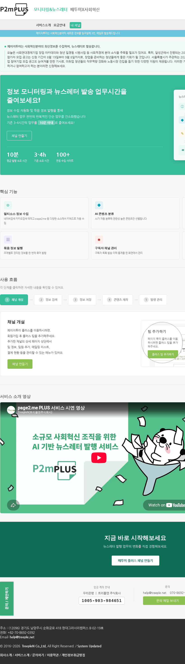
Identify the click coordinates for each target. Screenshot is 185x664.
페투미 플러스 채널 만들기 (135, 560)
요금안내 (59, 25)
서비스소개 (43, 25)
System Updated (89, 646)
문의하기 (38, 655)
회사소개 (6, 655)
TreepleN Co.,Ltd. (34, 646)
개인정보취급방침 (73, 655)
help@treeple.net (22, 637)
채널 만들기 (19, 135)
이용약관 (53, 655)
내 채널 (75, 25)
